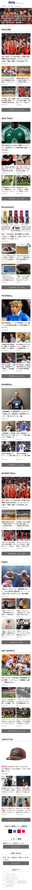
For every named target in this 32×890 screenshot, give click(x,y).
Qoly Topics (7, 118)
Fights (5, 562)
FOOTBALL (7, 296)
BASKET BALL (9, 473)
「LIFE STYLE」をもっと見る (16, 819)
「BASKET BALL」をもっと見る (16, 553)
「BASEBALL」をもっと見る (16, 465)
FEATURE (6, 30)
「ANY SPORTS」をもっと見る (16, 731)
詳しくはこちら (16, 846)
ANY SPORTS (8, 651)
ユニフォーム (10, 874)
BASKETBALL (21, 882)
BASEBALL (7, 384)
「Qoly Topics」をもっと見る (16, 198)
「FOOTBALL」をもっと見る (16, 376)
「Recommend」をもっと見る (16, 287)
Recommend (8, 207)
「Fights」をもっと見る (16, 642)
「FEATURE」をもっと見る (16, 110)
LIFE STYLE (7, 739)
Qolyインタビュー (11, 878)
